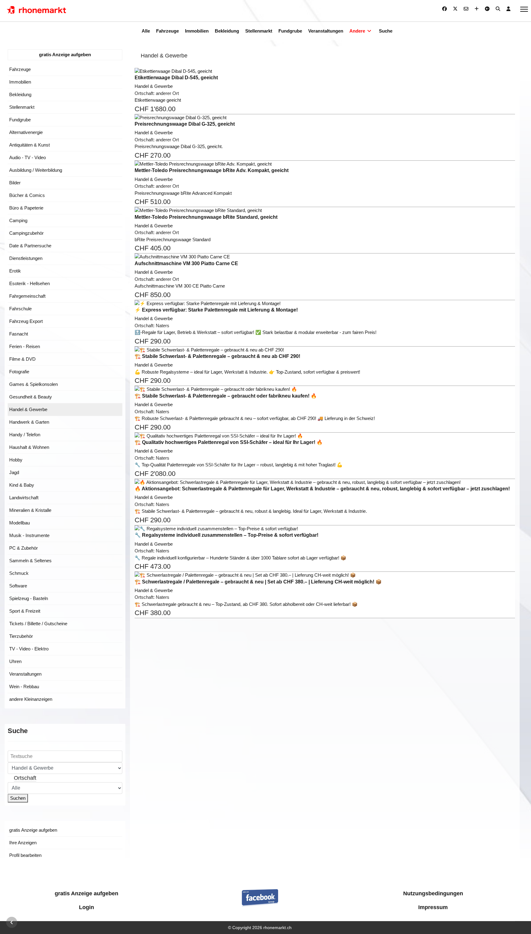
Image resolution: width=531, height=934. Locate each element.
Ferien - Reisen (24, 346)
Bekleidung (227, 30)
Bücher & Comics (27, 195)
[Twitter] (455, 8)
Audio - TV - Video (27, 157)
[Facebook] (444, 8)
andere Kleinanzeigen (30, 699)
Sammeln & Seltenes (30, 560)
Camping (18, 220)
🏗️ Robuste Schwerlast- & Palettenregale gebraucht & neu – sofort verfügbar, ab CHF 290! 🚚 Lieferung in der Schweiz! (255, 418)
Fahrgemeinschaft (27, 296)
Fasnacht (18, 333)
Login (86, 907)
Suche (385, 30)
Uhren (15, 661)
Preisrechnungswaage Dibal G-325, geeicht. (179, 146)
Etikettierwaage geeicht (158, 100)
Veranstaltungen (325, 30)
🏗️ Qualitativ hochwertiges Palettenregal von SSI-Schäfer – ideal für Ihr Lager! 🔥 (229, 442)
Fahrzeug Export (26, 321)
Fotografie (19, 371)
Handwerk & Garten (29, 422)
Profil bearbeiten (25, 855)
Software (18, 585)
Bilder (15, 182)
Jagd (14, 472)
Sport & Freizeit (24, 611)
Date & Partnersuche (30, 245)
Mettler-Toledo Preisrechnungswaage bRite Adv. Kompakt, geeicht (212, 170)
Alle (146, 30)
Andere (357, 30)
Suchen (18, 798)
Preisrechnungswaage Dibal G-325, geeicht (185, 124)
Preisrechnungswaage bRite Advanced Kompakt (183, 193)
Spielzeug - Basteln (28, 598)
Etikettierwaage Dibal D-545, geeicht (176, 77)
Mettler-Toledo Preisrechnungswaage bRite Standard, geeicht (206, 217)
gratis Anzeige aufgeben (65, 54)
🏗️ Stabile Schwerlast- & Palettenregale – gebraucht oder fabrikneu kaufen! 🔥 (226, 395)
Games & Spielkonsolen (33, 384)
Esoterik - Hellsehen (29, 283)
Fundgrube (290, 30)
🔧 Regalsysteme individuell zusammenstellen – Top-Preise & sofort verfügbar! (226, 535)
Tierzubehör (21, 636)
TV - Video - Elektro (29, 648)
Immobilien (197, 30)
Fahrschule (20, 308)
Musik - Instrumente (29, 535)
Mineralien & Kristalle (30, 510)
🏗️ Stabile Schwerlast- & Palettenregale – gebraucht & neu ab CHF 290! (217, 356)
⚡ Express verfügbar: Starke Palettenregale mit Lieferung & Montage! (216, 309)
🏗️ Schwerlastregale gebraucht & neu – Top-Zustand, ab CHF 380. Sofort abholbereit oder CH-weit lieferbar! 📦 (246, 604)
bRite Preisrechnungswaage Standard (172, 239)
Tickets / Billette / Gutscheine (38, 623)
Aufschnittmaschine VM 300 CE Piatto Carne (180, 285)
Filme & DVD (22, 359)
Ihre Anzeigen (23, 842)
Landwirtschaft (23, 497)
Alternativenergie (26, 132)
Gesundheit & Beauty (30, 396)
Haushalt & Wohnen (29, 447)
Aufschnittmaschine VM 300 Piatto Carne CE (186, 263)
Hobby (15, 459)
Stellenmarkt (258, 30)
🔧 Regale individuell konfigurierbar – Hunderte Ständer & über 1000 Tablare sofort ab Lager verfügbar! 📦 (240, 557)
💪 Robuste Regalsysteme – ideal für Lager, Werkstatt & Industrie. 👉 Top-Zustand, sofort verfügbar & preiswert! (247, 372)
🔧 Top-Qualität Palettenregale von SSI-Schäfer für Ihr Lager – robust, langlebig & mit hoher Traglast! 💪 (239, 464)
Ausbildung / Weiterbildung (35, 170)
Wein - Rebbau (24, 686)
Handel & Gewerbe (28, 409)
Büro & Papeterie (26, 207)
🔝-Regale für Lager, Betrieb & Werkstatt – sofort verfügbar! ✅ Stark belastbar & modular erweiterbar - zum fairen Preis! (255, 332)
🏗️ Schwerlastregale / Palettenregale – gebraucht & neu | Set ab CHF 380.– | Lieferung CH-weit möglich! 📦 (258, 581)
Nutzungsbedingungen (433, 893)
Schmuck (19, 573)
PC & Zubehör (23, 548)
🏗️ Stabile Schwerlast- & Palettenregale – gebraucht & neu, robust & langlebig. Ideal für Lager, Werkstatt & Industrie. (251, 511)
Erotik (15, 270)
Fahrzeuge (167, 30)
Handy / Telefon (24, 434)
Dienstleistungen (25, 258)
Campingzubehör (26, 233)
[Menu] (524, 9)
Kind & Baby (21, 485)
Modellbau (19, 522)
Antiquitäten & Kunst (29, 144)
